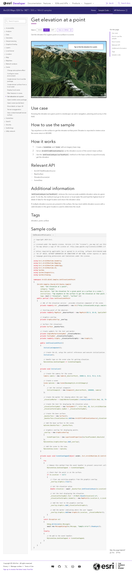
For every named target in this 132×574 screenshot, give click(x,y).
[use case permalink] (49, 108)
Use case (115, 33)
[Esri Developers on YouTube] (79, 566)
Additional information (119, 48)
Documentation (35, 3)
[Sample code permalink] (59, 229)
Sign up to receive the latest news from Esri (18, 569)
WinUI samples (45, 10)
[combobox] (15, 21)
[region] (69, 394)
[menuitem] (93, 10)
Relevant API (116, 45)
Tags (113, 51)
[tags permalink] (41, 215)
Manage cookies (16, 566)
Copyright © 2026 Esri (11, 563)
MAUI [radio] (40, 30)
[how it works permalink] (57, 142)
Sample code (116, 55)
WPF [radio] (52, 30)
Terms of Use (29, 566)
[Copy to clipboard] (104, 239)
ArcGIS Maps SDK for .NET (16, 10)
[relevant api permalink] (56, 166)
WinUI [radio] (46, 30)
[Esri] (109, 566)
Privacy (5, 566)
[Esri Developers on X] (66, 566)
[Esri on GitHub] (59, 566)
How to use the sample (117, 37)
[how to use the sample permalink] (76, 125)
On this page (114, 30)
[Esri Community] (52, 566)
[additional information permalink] (76, 189)
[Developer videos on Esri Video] (72, 566)
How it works (116, 42)
